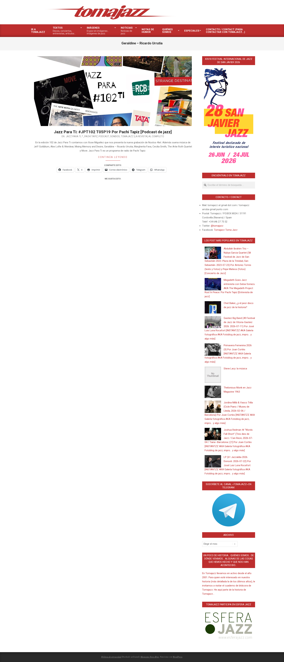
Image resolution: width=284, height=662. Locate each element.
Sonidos (115, 136)
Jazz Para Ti (73, 136)
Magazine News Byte (150, 656)
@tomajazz (217, 225)
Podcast (104, 136)
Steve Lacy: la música (235, 368)
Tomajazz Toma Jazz (225, 229)
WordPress (177, 656)
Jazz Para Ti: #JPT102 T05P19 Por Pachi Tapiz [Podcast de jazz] (113, 132)
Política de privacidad (111, 656)
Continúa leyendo (113, 157)
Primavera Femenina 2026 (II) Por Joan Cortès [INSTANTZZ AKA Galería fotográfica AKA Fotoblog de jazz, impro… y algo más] (228, 353)
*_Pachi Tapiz (90, 136)
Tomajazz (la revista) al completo (142, 136)
